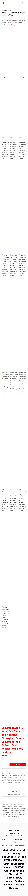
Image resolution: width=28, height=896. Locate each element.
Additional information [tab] (14, 794)
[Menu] (25, 2)
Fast (8, 773)
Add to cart (18, 764)
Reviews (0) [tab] (14, 798)
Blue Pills (12, 772)
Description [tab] (14, 791)
